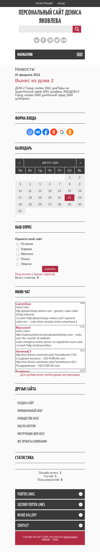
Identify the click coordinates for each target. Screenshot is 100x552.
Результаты (23, 274)
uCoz (55, 539)
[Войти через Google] (62, 132)
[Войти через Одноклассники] (70, 132)
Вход (61, 3)
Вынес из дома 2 (34, 80)
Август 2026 (50, 162)
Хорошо (26, 249)
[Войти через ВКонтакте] (37, 132)
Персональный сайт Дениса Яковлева (50, 16)
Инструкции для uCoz (30, 433)
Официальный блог (30, 410)
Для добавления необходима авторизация (50, 374)
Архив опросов (44, 274)
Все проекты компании (32, 441)
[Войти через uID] (30, 132)
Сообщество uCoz (28, 418)
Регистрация (44, 3)
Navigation (25, 54)
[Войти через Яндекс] (53, 132)
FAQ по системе (26, 426)
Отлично (27, 244)
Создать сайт (25, 403)
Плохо (25, 259)
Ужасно (26, 264)
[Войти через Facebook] (45, 132)
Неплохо (27, 254)
